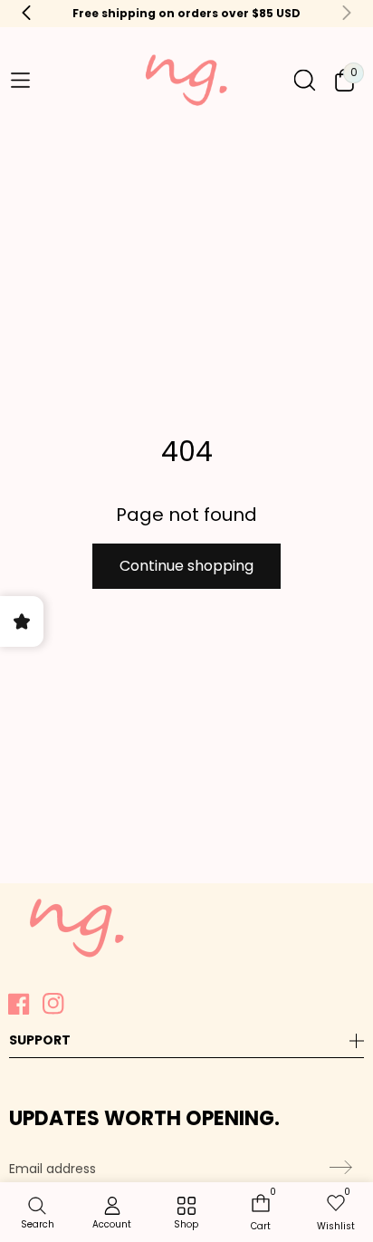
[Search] (304, 80)
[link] (186, 1214)
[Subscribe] (338, 1167)
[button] (20, 81)
